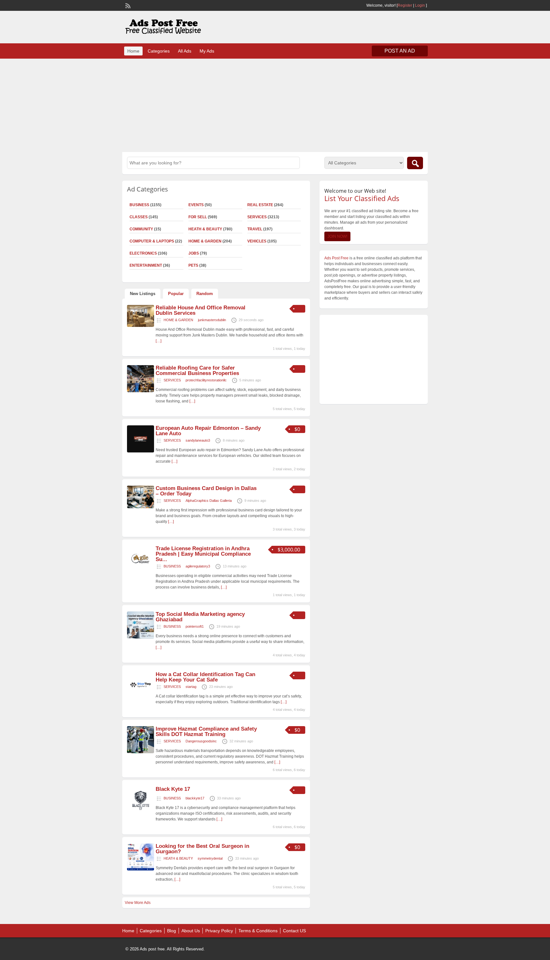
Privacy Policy (219, 930)
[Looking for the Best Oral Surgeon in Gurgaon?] (140, 869)
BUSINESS (139, 205)
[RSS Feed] (127, 5)
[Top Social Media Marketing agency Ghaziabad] (140, 637)
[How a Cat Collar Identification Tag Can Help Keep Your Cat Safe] (140, 697)
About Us (190, 930)
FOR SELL (197, 217)
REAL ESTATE (260, 205)
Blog (171, 930)
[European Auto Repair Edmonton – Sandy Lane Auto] (140, 451)
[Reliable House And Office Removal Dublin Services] (140, 325)
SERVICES (257, 217)
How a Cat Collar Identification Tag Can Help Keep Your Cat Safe (205, 677)
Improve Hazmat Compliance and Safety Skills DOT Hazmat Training (206, 731)
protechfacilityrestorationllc (206, 380)
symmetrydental (210, 858)
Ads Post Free (336, 258)
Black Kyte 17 (173, 789)
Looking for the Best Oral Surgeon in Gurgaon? (202, 849)
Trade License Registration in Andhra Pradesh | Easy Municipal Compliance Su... (203, 553)
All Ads (184, 51)
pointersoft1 (195, 626)
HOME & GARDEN (205, 241)
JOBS (193, 253)
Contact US (294, 930)
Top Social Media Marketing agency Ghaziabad (200, 617)
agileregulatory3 (198, 566)
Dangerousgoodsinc (201, 741)
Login (420, 5)
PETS (193, 265)
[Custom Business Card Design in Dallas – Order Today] (140, 507)
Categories (159, 51)
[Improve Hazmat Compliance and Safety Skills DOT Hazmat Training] (140, 752)
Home (133, 51)
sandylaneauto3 (198, 440)
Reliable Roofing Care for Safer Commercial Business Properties (197, 370)
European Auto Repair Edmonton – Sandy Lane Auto (208, 431)
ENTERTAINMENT (146, 265)
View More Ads (138, 902)
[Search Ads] (415, 163)
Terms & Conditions (258, 930)
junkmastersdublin (212, 320)
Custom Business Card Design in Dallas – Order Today (206, 491)
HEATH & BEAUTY (205, 229)
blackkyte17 (195, 798)
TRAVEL (254, 229)
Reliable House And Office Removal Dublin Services (200, 310)
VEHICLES (256, 241)
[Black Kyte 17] (140, 812)
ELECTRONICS (143, 253)
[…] (158, 341)
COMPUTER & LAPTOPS (152, 241)
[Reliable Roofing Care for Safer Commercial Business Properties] (140, 391)
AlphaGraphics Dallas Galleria (209, 500)
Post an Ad (399, 51)
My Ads (207, 51)
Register (405, 5)
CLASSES (139, 217)
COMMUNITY (141, 229)
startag (191, 687)
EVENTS (196, 205)
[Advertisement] (275, 104)
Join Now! (337, 236)
